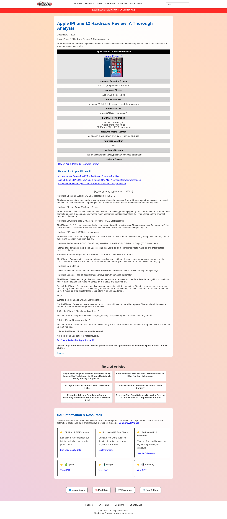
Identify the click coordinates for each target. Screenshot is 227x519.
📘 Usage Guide (77, 490)
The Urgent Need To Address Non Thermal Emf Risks (86, 387)
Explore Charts (106, 450)
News (99, 3)
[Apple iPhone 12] (113, 76)
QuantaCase (136, 505)
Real (139, 3)
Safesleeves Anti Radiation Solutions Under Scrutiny (140, 387)
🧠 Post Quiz (101, 490)
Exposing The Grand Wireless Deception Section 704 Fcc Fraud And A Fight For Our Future (140, 396)
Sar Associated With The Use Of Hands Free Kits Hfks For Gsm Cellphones (140, 375)
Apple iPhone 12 (113, 56)
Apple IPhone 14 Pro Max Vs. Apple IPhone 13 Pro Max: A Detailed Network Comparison (99, 180)
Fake (132, 3)
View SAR (65, 470)
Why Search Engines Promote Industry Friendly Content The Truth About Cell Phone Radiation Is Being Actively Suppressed (87, 376)
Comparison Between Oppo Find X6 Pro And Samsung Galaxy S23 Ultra (92, 184)
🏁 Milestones (125, 490)
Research (89, 3)
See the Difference (146, 453)
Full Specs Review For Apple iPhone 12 (75, 340)
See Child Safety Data (70, 450)
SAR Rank (110, 3)
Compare (122, 3)
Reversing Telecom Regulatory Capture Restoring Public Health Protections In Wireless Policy (86, 397)
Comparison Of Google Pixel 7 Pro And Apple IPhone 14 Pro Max (88, 176)
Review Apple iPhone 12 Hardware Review (78, 164)
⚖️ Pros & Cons (150, 490)
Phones (78, 3)
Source (60, 353)
